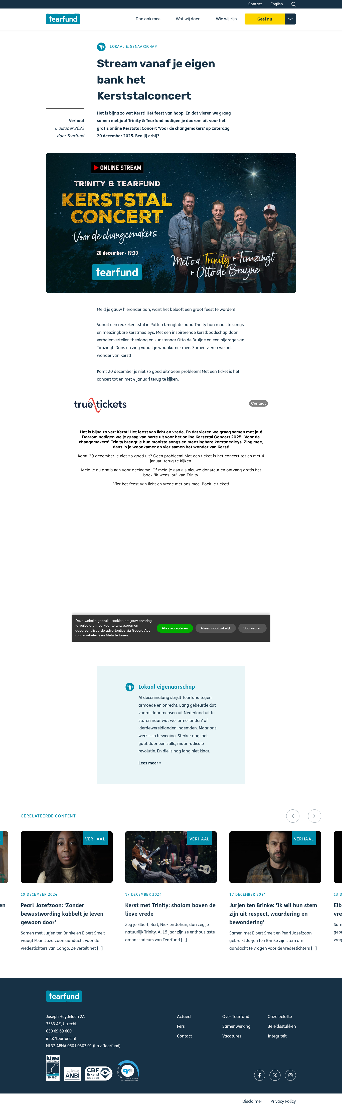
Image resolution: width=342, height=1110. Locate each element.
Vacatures (231, 1036)
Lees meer (67, 898)
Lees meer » (149, 763)
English (277, 4)
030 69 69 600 (59, 1031)
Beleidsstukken (282, 1026)
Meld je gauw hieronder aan (123, 309)
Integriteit (277, 1036)
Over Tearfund (235, 1016)
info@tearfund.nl (61, 1038)
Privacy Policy (283, 1101)
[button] (292, 816)
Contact (255, 4)
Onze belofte (280, 1016)
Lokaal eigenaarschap (133, 47)
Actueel (184, 1016)
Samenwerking (236, 1026)
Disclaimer (252, 1101)
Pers (181, 1026)
